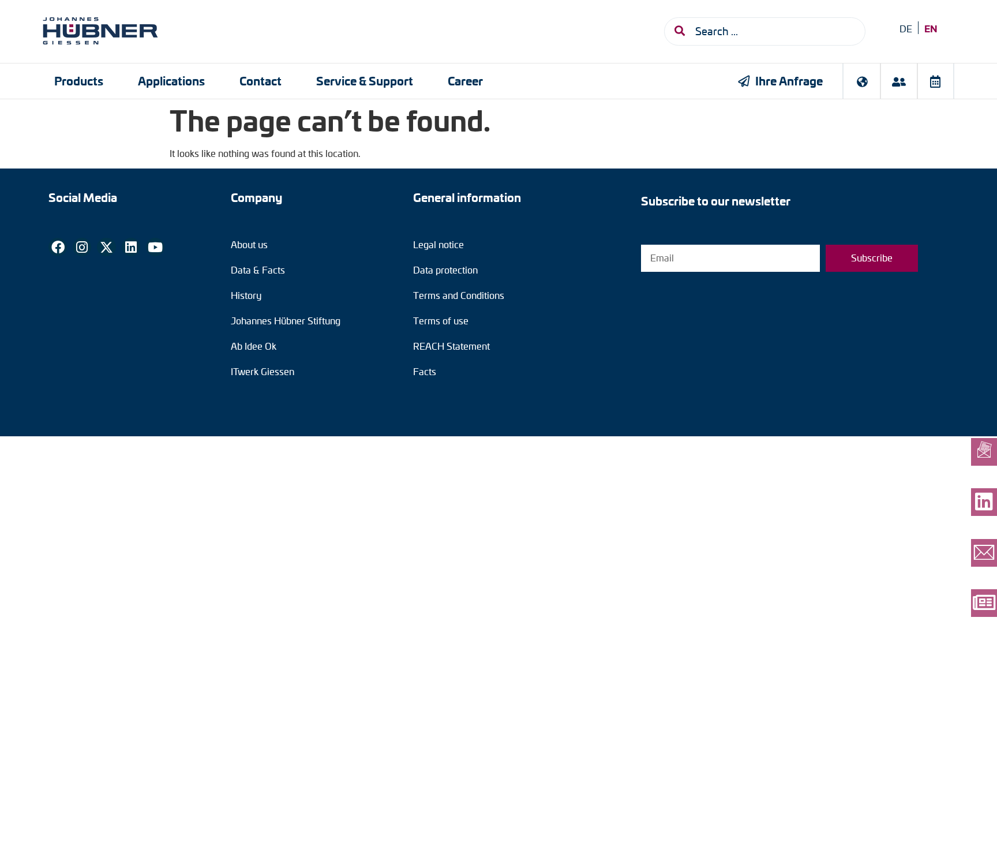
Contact (260, 80)
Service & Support (364, 80)
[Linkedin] (131, 247)
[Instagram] (82, 247)
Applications (171, 80)
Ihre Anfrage (789, 80)
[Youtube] (155, 247)
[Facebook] (57, 247)
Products (78, 80)
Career (465, 80)
